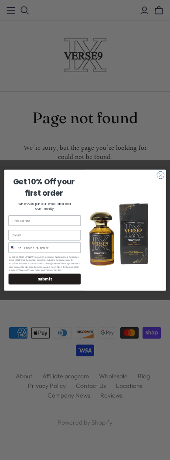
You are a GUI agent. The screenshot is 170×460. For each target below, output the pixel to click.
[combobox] (15, 247)
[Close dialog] (160, 175)
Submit (44, 278)
